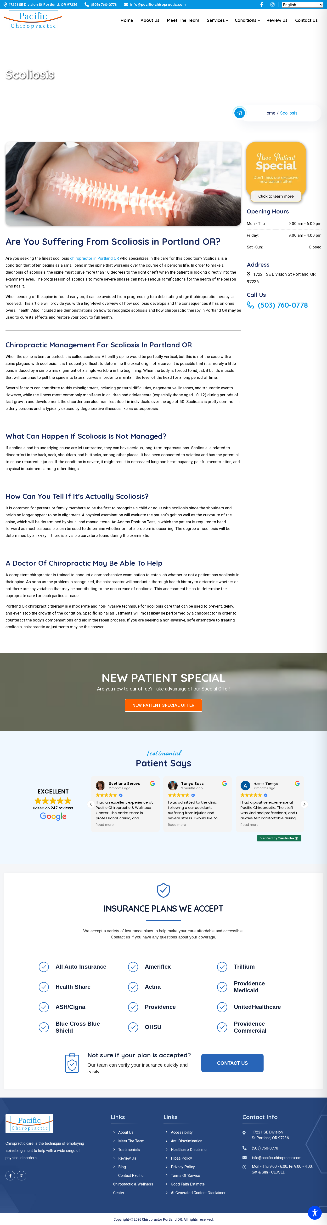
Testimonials (129, 1149)
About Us (150, 20)
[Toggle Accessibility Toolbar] (314, 1212)
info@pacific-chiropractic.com (158, 4)
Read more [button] (105, 825)
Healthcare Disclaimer (189, 1149)
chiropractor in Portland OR (94, 258)
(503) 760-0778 (104, 4)
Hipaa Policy (181, 1158)
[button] (304, 804)
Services (216, 20)
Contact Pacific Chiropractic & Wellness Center (133, 1184)
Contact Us (306, 20)
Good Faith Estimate (188, 1184)
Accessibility (182, 1132)
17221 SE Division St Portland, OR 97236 (43, 4)
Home (127, 20)
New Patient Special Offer (163, 705)
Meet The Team (183, 20)
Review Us (277, 20)
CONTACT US (232, 1063)
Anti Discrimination (186, 1141)
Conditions (245, 20)
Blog (122, 1167)
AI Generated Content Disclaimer (198, 1192)
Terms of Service (185, 1175)
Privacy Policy (183, 1167)
